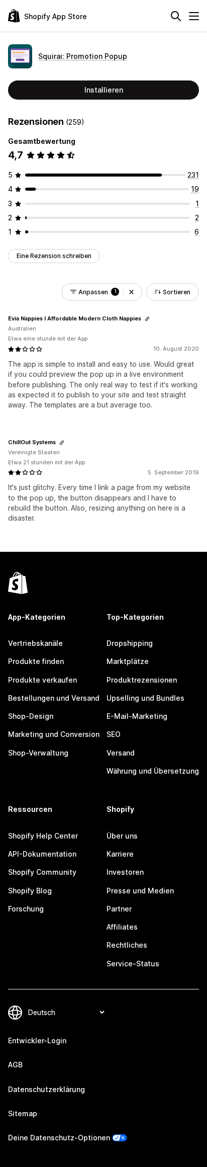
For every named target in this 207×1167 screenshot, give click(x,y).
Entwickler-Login (37, 1040)
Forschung (26, 908)
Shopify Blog (30, 890)
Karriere (120, 854)
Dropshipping (130, 643)
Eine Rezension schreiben (54, 256)
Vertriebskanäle (35, 643)
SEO (114, 734)
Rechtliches (127, 945)
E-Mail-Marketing (137, 716)
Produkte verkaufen (42, 680)
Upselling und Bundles (145, 698)
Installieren (103, 90)
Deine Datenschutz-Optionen (59, 1137)
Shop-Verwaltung (38, 752)
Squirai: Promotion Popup (82, 56)
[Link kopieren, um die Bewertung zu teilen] (147, 319)
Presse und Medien (140, 890)
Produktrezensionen (142, 680)
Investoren (125, 872)
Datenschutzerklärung (46, 1089)
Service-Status (133, 963)
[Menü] (194, 16)
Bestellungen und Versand (53, 698)
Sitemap (22, 1113)
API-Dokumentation (42, 854)
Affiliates (122, 927)
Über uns (122, 835)
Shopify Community (42, 872)
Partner (119, 908)
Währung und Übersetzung (153, 771)
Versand (121, 752)
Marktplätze (128, 661)
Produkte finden (36, 661)
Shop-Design (30, 716)
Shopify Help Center (43, 835)
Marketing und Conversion (53, 734)
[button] (131, 292)
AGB (15, 1064)
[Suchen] (176, 16)
